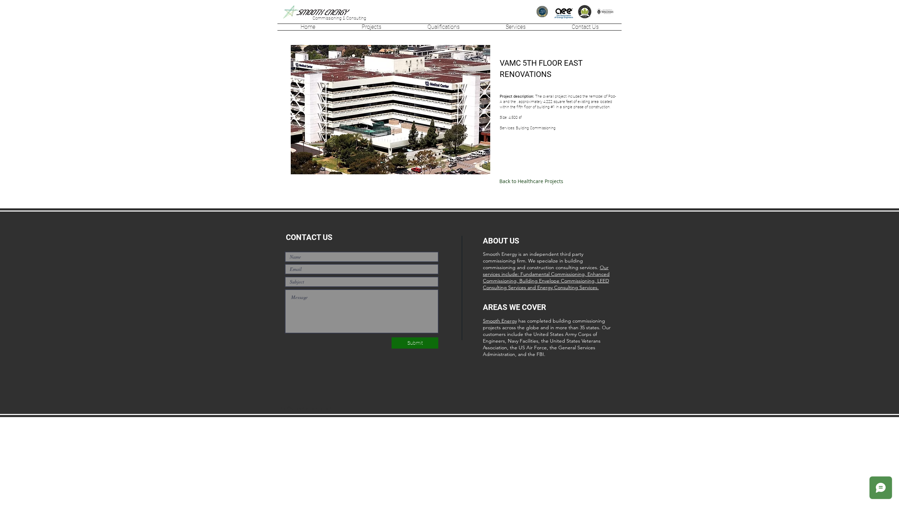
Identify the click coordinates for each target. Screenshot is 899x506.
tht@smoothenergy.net (306, 408)
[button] (371, 27)
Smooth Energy (500, 321)
